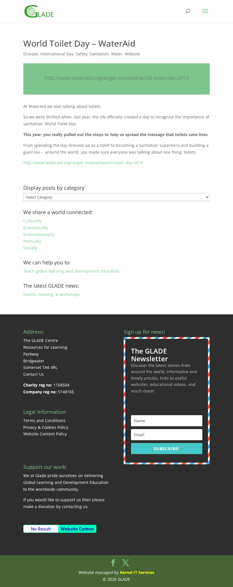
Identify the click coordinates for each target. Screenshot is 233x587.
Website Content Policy (45, 433)
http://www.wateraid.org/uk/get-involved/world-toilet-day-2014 (116, 77)
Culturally (32, 220)
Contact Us (33, 374)
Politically (32, 241)
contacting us (75, 506)
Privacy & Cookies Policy (45, 427)
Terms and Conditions (44, 420)
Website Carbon (77, 529)
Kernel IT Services (137, 572)
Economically (35, 227)
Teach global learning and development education (71, 271)
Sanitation (99, 54)
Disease (30, 54)
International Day (56, 54)
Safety (81, 54)
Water (116, 54)
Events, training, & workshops (51, 294)
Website (132, 54)
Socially (30, 247)
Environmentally (38, 234)
